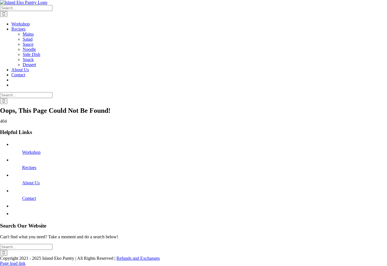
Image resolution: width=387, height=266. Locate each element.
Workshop (31, 152)
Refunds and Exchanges (138, 258)
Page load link (12, 263)
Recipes (29, 167)
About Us (31, 182)
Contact (29, 198)
